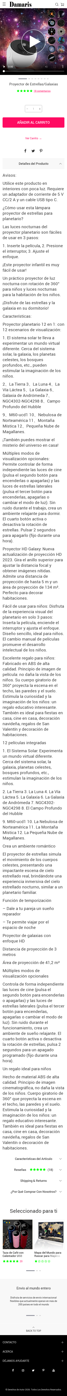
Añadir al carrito (33, 122)
